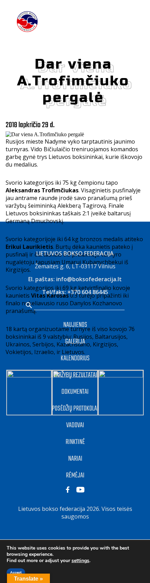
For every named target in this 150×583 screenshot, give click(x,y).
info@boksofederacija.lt (89, 279)
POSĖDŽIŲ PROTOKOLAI (75, 408)
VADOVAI (75, 425)
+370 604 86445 (87, 292)
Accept (16, 572)
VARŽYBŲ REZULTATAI (75, 375)
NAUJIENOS (75, 325)
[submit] (29, 305)
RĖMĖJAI (75, 475)
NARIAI (75, 459)
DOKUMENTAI (75, 392)
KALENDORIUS (75, 358)
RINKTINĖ (75, 442)
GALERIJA (75, 341)
